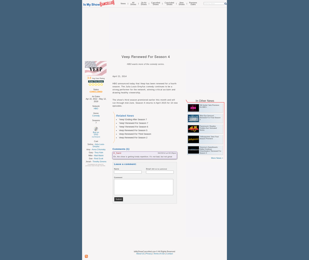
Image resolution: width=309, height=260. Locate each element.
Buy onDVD (96, 134)
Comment (118, 177)
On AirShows (144, 3)
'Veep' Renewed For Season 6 (133, 127)
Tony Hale (99, 152)
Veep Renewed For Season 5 (133, 130)
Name (116, 169)
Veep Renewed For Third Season (135, 134)
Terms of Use (159, 254)
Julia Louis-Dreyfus (99, 145)
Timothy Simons (99, 162)
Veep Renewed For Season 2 (133, 137)
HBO (96, 108)
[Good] (98, 84)
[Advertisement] (154, 30)
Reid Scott (98, 159)
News (123, 3)
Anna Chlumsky (98, 149)
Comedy (96, 115)
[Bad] (90, 84)
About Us (140, 254)
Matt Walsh (99, 156)
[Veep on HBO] (96, 68)
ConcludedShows (169, 3)
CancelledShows (155, 3)
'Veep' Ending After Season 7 (133, 119)
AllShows (133, 3)
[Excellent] (101, 84)
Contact (169, 254)
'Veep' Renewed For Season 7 (133, 123)
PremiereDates (193, 3)
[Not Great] (92, 84)
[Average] (95, 84)
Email (156, 169)
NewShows (182, 3)
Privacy (149, 254)
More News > (217, 158)
